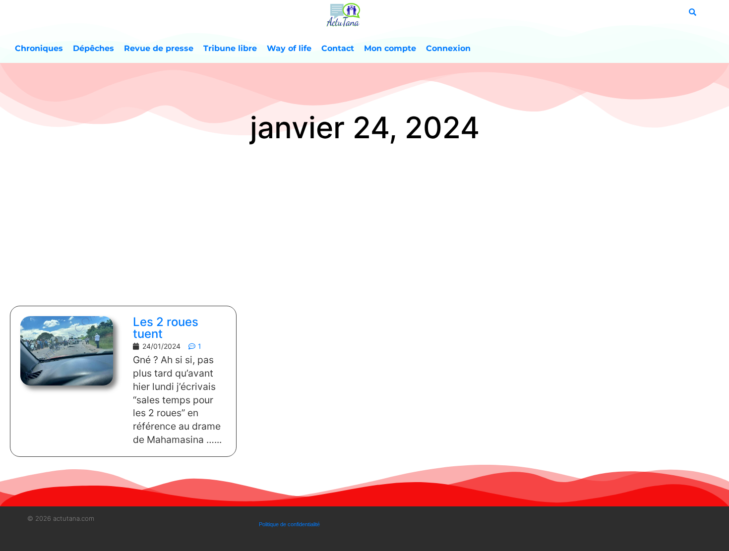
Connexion (448, 48)
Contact (337, 48)
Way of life (289, 48)
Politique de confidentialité (289, 524)
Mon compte (390, 48)
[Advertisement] (364, 226)
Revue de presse (158, 48)
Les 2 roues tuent (165, 328)
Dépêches (93, 48)
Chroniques (39, 48)
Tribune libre (230, 48)
